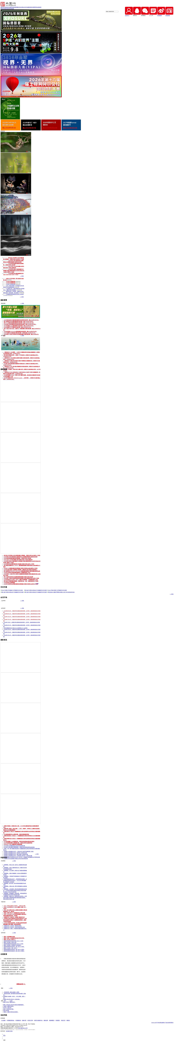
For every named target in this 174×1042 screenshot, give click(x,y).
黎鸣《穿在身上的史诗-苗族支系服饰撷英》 (13, 1004)
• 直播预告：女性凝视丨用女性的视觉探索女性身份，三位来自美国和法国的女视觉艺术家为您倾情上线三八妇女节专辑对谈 (15, 890)
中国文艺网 (30, 1020)
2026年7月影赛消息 (10, 284)
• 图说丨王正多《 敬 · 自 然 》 (10, 948)
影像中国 (24, 1020)
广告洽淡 (167, 1022)
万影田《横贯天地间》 (8, 1006)
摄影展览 (30, 7)
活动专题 (21, 7)
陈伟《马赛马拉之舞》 (8, 1009)
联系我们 (171, 1022)
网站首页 (3, 7)
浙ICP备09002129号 (23, 1028)
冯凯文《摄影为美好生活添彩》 (10, 1011)
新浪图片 (58, 1020)
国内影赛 (7, 8)
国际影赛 (3, 8)
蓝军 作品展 (6, 1010)
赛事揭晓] (6, 257)
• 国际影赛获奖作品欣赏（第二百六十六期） (14, 946)
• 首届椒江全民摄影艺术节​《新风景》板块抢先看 (15, 852)
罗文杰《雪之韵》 (7, 1007)
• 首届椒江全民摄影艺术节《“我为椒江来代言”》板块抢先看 (17, 855)
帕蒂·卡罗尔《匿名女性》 (9, 1002)
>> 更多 (22, 276)
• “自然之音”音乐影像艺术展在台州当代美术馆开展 (15, 858)
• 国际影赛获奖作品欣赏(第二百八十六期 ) (13, 943)
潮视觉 (68, 1020)
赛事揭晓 (16, 7)
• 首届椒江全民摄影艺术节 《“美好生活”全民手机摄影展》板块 (18, 851)
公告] (5, 278)
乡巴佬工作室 (9, 1031)
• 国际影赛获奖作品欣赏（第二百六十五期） (14, 949)
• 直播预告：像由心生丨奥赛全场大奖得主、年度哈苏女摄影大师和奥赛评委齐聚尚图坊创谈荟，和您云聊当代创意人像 (15, 898)
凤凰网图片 (52, 1020)
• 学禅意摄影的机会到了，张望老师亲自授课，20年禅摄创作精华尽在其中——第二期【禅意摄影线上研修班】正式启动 (15, 880)
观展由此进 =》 (21, 984)
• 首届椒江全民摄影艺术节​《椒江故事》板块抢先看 (15, 854)
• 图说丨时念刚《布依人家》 (10, 942)
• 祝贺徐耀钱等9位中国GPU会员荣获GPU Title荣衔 (15, 628)
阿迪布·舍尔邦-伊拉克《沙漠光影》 (11, 999)
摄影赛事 (12, 7)
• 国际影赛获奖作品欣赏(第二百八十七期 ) (13, 941)
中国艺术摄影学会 (38, 1020)
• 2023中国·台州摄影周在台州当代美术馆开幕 (14, 845)
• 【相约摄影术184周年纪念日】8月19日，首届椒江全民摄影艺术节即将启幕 (21, 857)
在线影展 (39, 7)
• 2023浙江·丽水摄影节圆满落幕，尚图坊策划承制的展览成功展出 (19, 847)
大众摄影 (3, 1020)
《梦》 (5, 1000)
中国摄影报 (18, 1020)
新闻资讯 (7, 7)
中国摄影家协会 (10, 1020)
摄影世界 (46, 1020)
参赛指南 (12, 8)
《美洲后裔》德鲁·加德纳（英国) (11, 992)
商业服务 (162, 1022)
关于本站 (157, 1022)
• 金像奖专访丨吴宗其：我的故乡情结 (12, 925)
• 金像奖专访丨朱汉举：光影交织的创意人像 (14, 927)
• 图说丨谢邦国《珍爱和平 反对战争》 (12, 945)
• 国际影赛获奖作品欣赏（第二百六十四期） (14, 951)
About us (153, 1022)
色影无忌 (63, 1020)
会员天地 (25, 7)
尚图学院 (34, 7)
